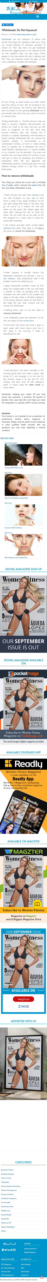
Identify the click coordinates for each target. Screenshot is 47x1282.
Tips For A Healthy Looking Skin (16, 498)
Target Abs (5, 1219)
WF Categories (6, 1264)
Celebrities (5, 1182)
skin (33, 42)
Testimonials (25, 1272)
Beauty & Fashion (7, 1170)
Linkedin (8, 1249)
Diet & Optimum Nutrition (10, 1186)
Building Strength (7, 1174)
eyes (36, 59)
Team (22, 1268)
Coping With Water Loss (14, 467)
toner (5, 212)
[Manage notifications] (42, 1277)
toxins (34, 185)
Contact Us (24, 1275)
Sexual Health (6, 1215)
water (10, 185)
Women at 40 (6, 1223)
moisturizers (28, 320)
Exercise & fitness (7, 1194)
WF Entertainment (7, 1275)
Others (3, 1231)
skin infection (9, 278)
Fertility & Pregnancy (9, 1198)
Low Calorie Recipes (8, 1268)
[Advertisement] (23, 1112)
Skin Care (9, 25)
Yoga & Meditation (8, 1227)
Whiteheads (7, 39)
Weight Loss (5, 1210)
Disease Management (9, 1190)
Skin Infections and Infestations (16, 557)
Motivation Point (7, 1206)
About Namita (25, 1264)
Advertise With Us (30, 1249)
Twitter (6, 1249)
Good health (5, 1202)
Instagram (14, 1249)
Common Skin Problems (13, 528)
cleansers (36, 195)
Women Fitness (14, 10)
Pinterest (11, 1249)
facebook (3, 1249)
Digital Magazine (30, 1252)
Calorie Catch (6, 1178)
